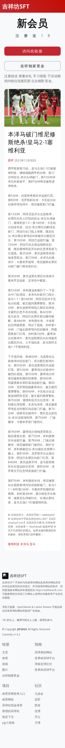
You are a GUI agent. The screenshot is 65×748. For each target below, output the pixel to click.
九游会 (39, 694)
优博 (37, 711)
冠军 (37, 699)
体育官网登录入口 (13, 694)
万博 (37, 723)
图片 (5, 670)
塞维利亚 (14, 544)
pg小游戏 (8, 723)
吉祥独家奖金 (32, 65)
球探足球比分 (43, 664)
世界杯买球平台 (45, 658)
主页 (5, 652)
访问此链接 (32, 51)
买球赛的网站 (43, 652)
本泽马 (24, 544)
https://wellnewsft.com (49, 590)
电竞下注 (8, 717)
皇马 (32, 544)
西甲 (11, 160)
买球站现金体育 (12, 705)
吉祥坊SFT (15, 6)
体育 (5, 658)
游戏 (5, 664)
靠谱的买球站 (11, 711)
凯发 (37, 705)
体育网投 (8, 699)
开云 (37, 717)
